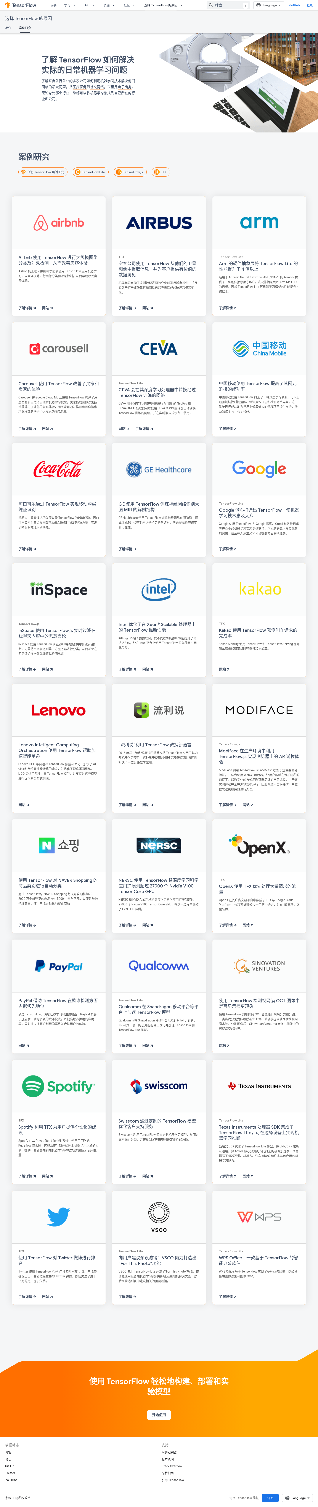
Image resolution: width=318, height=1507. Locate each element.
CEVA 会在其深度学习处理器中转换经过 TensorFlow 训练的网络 (157, 392)
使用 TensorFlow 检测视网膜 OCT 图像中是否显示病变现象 (259, 1003)
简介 (8, 28)
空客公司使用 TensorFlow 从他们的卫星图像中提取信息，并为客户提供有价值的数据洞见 (157, 269)
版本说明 (168, 1459)
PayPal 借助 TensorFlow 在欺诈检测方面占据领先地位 (58, 1003)
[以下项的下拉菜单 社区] (135, 5)
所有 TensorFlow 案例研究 (46, 172)
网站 (46, 308)
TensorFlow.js (133, 172)
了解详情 (25, 308)
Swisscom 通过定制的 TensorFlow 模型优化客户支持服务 (157, 1123)
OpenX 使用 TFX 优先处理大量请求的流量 (257, 889)
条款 (8, 1498)
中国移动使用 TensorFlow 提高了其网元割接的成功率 (258, 386)
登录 (310, 5)
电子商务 (125, 87)
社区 (127, 5)
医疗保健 (80, 87)
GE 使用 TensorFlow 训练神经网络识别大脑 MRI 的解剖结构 (159, 507)
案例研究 (25, 28)
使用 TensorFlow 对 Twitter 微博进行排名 (56, 1260)
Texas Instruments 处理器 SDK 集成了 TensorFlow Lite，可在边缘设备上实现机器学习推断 (259, 1133)
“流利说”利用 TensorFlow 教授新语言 (155, 745)
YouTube (11, 1480)
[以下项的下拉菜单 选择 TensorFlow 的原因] (182, 5)
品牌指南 (168, 1473)
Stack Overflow (172, 1466)
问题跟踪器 (169, 1452)
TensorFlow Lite (93, 172)
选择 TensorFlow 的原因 (160, 5)
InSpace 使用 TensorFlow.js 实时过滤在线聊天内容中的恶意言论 (57, 633)
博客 (8, 1452)
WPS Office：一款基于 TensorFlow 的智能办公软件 (258, 1260)
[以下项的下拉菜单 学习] (75, 5)
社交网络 (97, 87)
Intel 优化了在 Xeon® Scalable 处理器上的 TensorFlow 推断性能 (157, 627)
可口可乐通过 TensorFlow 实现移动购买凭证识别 (57, 507)
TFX (163, 172)
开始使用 (159, 1415)
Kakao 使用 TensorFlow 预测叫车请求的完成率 (258, 633)
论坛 (8, 1459)
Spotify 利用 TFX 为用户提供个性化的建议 (57, 1130)
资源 (107, 5)
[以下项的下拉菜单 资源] (115, 5)
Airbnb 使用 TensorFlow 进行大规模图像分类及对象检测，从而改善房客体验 (58, 260)
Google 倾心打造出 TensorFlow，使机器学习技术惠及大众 (259, 513)
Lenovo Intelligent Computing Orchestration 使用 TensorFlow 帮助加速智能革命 (57, 750)
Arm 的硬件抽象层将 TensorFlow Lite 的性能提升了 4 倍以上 (258, 266)
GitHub (294, 5)
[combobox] (228, 5)
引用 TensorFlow (173, 1480)
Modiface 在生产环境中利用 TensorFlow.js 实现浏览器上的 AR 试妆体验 (259, 756)
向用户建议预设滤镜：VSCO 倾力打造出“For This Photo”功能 (157, 1260)
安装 (53, 5)
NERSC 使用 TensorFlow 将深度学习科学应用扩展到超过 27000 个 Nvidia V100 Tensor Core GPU (159, 886)
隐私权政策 (23, 1498)
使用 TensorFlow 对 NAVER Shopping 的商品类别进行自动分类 (58, 883)
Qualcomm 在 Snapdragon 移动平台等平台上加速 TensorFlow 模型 (159, 1009)
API (87, 5)
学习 (67, 5)
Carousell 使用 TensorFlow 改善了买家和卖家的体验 (58, 386)
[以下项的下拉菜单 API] (94, 5)
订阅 (270, 1498)
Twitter (10, 1473)
